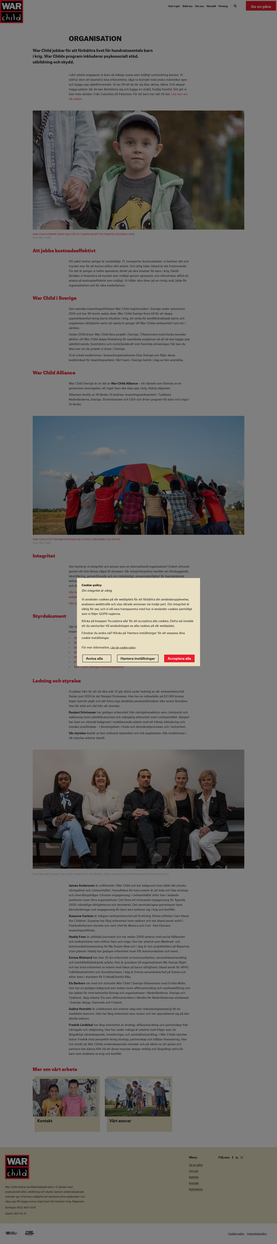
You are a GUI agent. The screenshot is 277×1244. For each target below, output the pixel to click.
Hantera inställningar (138, 658)
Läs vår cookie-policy (123, 647)
